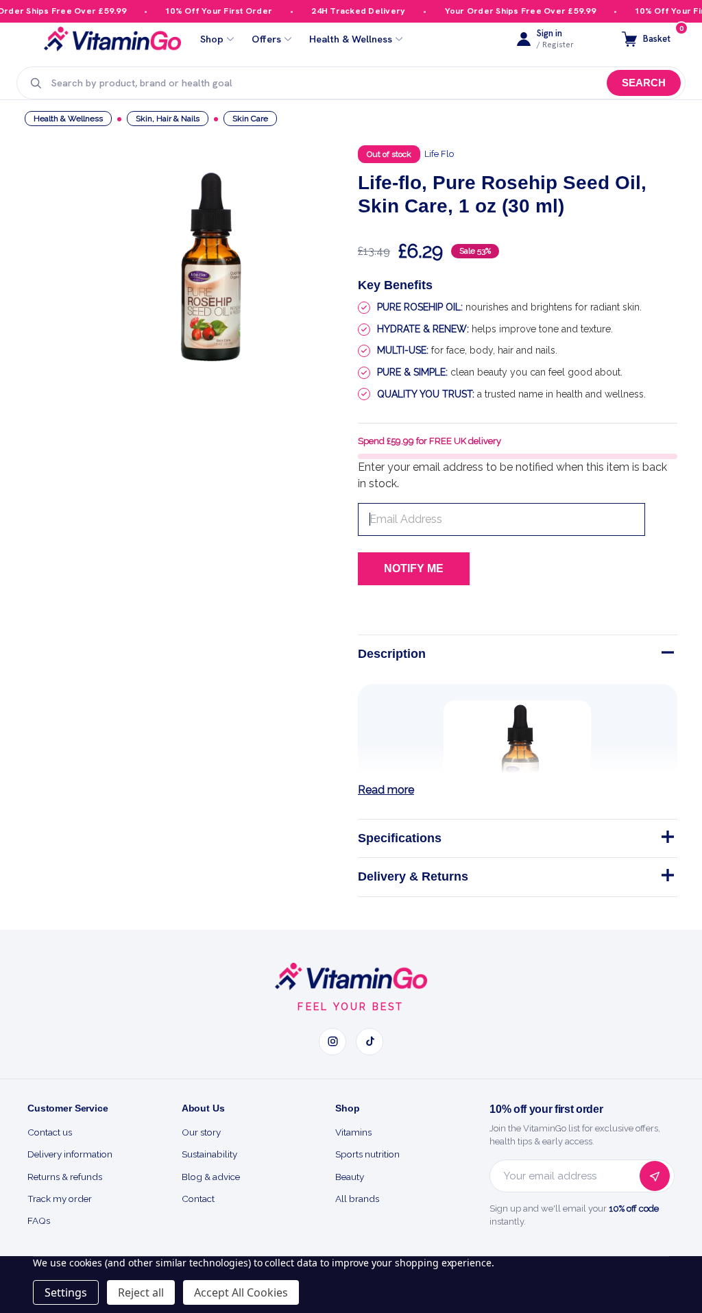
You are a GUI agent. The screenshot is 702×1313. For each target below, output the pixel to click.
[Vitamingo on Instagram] (332, 1041)
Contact (198, 1198)
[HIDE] (666, 655)
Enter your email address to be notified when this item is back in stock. (512, 475)
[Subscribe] (655, 1176)
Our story (201, 1132)
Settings (66, 1292)
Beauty (349, 1176)
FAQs (38, 1220)
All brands (357, 1198)
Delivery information (69, 1154)
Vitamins (353, 1132)
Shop (211, 39)
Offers (266, 39)
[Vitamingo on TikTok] (369, 1041)
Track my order (59, 1198)
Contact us (49, 1132)
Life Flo (439, 154)
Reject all (141, 1292)
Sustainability (209, 1154)
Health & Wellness (350, 39)
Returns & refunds (64, 1176)
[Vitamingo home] (351, 976)
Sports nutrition (367, 1154)
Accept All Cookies (241, 1292)
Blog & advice (211, 1176)
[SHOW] (666, 839)
